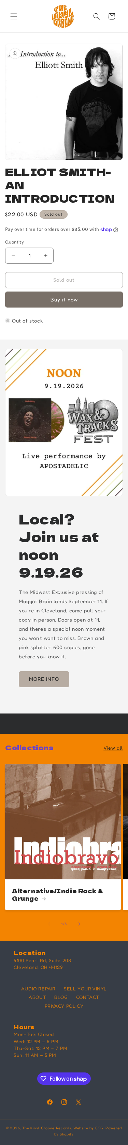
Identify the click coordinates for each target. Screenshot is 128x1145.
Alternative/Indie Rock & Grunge (57, 894)
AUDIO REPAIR (38, 988)
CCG (99, 1128)
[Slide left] (49, 923)
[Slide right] (79, 923)
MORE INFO (44, 679)
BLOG (61, 997)
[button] (13, 16)
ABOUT (37, 997)
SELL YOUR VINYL (85, 988)
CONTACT (87, 997)
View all (113, 748)
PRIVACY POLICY (64, 1006)
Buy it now (64, 299)
